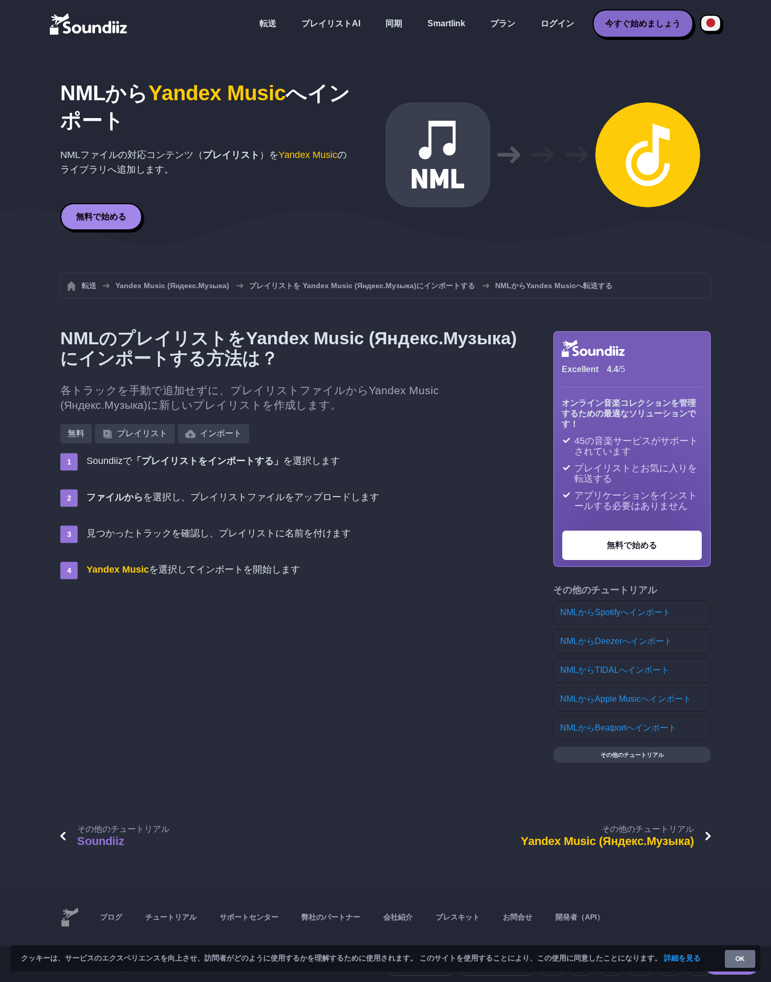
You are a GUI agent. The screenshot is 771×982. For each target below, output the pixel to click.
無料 (76, 433)
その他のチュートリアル (632, 755)
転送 (268, 23)
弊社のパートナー (331, 917)
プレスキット (458, 917)
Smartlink (446, 23)
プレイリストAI (331, 23)
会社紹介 (398, 917)
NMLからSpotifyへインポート (615, 612)
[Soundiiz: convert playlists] (69, 917)
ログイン (557, 23)
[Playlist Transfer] (89, 23)
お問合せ (517, 917)
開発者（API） (579, 917)
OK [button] (740, 959)
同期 (393, 23)
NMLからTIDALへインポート (614, 670)
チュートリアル (171, 917)
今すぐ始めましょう (643, 23)
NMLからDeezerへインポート (616, 641)
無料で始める (101, 216)
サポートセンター (249, 917)
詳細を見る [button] (682, 958)
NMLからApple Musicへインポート (625, 698)
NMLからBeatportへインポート (618, 727)
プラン (503, 23)
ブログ (111, 917)
